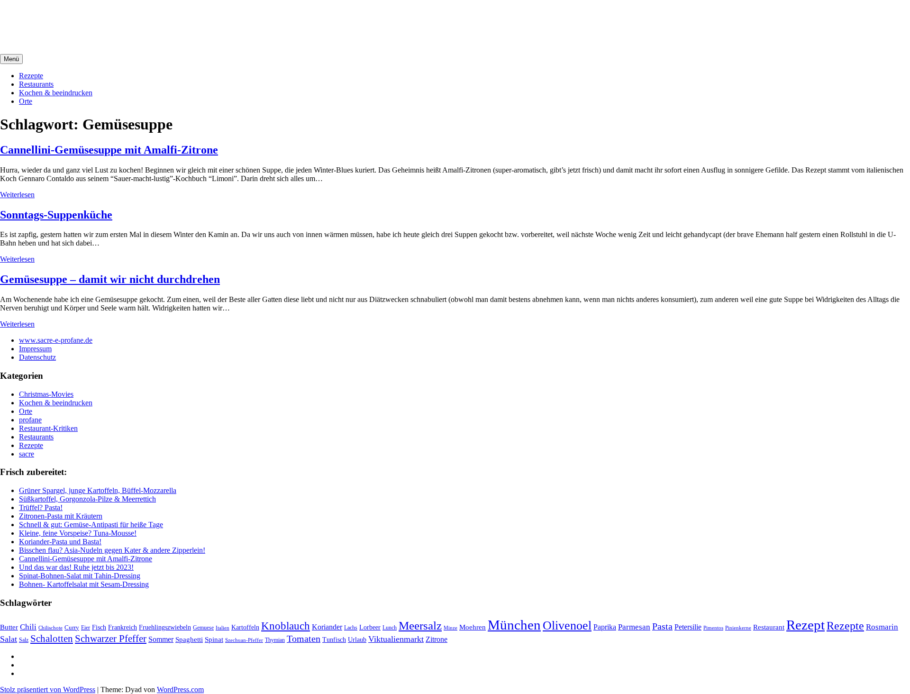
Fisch (99, 627)
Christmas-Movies (46, 394)
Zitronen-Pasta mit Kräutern (60, 516)
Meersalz (420, 625)
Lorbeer (370, 627)
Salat (8, 639)
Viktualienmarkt (396, 639)
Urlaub (357, 639)
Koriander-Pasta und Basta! (60, 542)
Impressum (35, 349)
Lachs (350, 627)
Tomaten (303, 638)
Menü (11, 59)
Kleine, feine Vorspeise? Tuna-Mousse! (77, 533)
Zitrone (436, 639)
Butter (9, 627)
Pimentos (713, 627)
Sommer (160, 639)
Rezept (805, 624)
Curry (71, 627)
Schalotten (51, 638)
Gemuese (203, 627)
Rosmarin (882, 626)
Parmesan (634, 626)
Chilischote (50, 627)
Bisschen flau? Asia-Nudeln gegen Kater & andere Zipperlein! (112, 550)
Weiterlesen (17, 195)
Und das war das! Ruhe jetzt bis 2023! (76, 567)
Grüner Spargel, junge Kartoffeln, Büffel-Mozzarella (97, 490)
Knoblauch (285, 626)
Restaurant (768, 627)
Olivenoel (567, 625)
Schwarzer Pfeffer (110, 638)
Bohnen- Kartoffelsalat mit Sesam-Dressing (84, 584)
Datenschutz (37, 357)
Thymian (275, 640)
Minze (450, 627)
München (514, 624)
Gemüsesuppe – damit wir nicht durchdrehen (110, 279)
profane (30, 420)
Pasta (662, 626)
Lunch (389, 627)
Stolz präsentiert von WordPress (47, 689)
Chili (28, 626)
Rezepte (31, 76)
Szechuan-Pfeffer (244, 640)
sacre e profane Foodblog (81, 18)
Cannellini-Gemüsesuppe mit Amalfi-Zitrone (109, 150)
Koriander (327, 627)
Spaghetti (189, 639)
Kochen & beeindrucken (55, 93)
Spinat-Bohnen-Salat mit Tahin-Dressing (79, 576)
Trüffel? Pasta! (41, 507)
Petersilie (687, 627)
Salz (23, 640)
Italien (222, 627)
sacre (26, 454)
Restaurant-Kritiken (48, 428)
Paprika (604, 627)
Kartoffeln (245, 627)
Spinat (214, 639)
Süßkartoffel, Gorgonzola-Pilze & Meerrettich (87, 499)
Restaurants (36, 84)
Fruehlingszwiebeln (165, 627)
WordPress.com (180, 689)
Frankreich (122, 627)
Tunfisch (334, 639)
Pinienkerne (738, 627)
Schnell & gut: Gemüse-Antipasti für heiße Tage (91, 524)
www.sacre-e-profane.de (55, 340)
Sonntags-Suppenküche (56, 215)
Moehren (472, 627)
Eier (85, 628)
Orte (25, 101)
